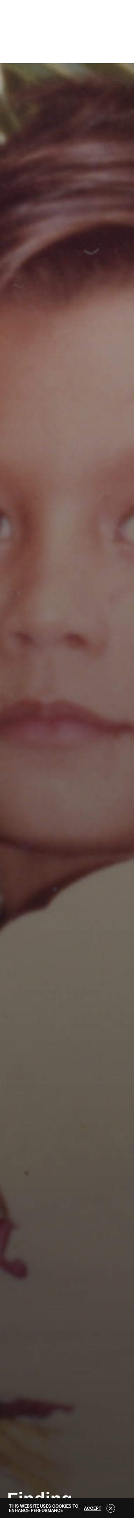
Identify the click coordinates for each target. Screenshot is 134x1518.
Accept (92, 1508)
